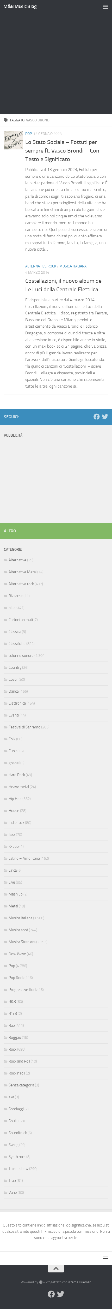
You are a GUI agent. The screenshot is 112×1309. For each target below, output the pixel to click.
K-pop (14, 846)
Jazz (12, 834)
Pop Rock (16, 977)
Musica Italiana (72, 266)
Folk (12, 739)
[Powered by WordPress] (40, 1282)
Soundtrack (18, 1133)
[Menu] (105, 6)
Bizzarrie (16, 596)
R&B (12, 1001)
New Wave (17, 954)
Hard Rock (17, 775)
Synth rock (17, 1156)
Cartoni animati (21, 619)
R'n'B (13, 1013)
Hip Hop (15, 798)
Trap (12, 1180)
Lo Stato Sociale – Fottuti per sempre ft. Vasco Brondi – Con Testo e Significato (62, 151)
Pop (28, 134)
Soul (12, 1121)
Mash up (16, 894)
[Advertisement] (56, 58)
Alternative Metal (22, 572)
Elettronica (17, 703)
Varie (13, 1192)
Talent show (18, 1168)
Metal (13, 906)
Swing (13, 1144)
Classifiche (17, 643)
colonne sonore (21, 655)
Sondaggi (16, 1109)
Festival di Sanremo (24, 727)
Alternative (17, 560)
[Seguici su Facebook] (97, 417)
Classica (15, 631)
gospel (14, 763)
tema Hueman (81, 1282)
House (14, 810)
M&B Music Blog (19, 6)
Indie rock (16, 822)
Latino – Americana (24, 858)
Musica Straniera (22, 942)
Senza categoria (21, 1085)
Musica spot (18, 930)
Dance (14, 691)
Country (15, 667)
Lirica (13, 870)
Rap (12, 1025)
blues (13, 607)
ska (11, 1097)
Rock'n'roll (17, 1073)
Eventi (14, 715)
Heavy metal (19, 786)
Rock (12, 1049)
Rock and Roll (19, 1061)
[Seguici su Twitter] (105, 417)
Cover (13, 679)
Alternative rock (40, 266)
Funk (13, 751)
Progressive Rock (23, 989)
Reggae (15, 1037)
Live (12, 882)
